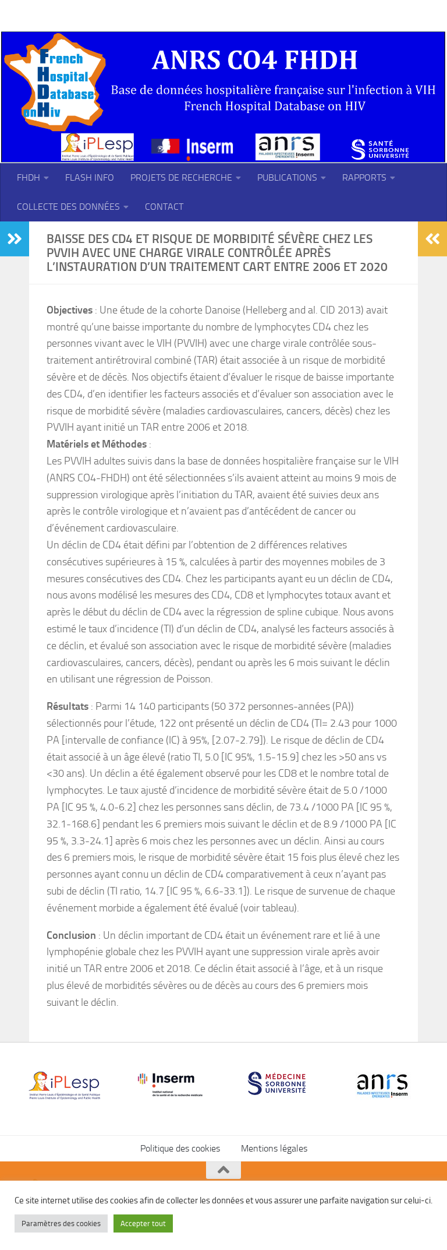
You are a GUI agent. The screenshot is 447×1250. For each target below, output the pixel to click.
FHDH (28, 177)
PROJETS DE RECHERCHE (181, 177)
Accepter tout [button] (143, 1223)
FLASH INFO (89, 177)
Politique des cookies (180, 1148)
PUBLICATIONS (287, 177)
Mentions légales (274, 1148)
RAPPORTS (364, 177)
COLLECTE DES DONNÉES (68, 206)
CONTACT (164, 206)
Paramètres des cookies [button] (61, 1223)
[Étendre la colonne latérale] (14, 238)
